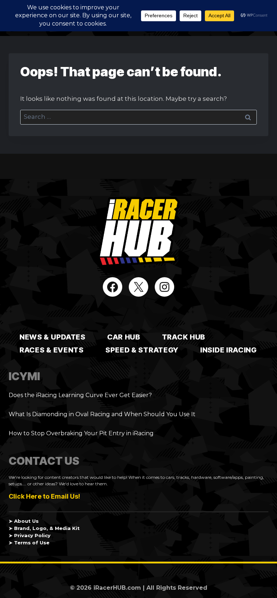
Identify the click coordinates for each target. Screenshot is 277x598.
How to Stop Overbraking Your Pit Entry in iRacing (81, 433)
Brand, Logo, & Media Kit (47, 528)
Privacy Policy (32, 535)
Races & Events (51, 350)
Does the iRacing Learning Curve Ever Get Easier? (80, 395)
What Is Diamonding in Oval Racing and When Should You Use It (102, 414)
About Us (26, 521)
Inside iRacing (228, 350)
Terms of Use (31, 542)
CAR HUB (123, 337)
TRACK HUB (183, 337)
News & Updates (52, 337)
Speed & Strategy (142, 350)
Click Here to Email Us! (44, 496)
